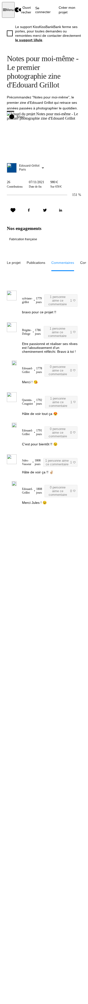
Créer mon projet (67, 10)
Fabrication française (23, 239)
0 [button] (60, 370)
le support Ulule (29, 40)
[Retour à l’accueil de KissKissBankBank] (18, 10)
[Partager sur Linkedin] (61, 210)
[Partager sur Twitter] (45, 210)
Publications (36, 263)
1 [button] (60, 300)
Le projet (14, 263)
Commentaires (62, 263)
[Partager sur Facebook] (29, 210)
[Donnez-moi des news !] (13, 210)
